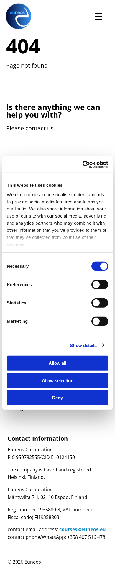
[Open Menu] (98, 16)
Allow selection (57, 380)
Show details (83, 345)
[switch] (99, 284)
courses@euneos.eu (82, 529)
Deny (57, 397)
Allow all (57, 363)
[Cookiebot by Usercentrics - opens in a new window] (82, 164)
